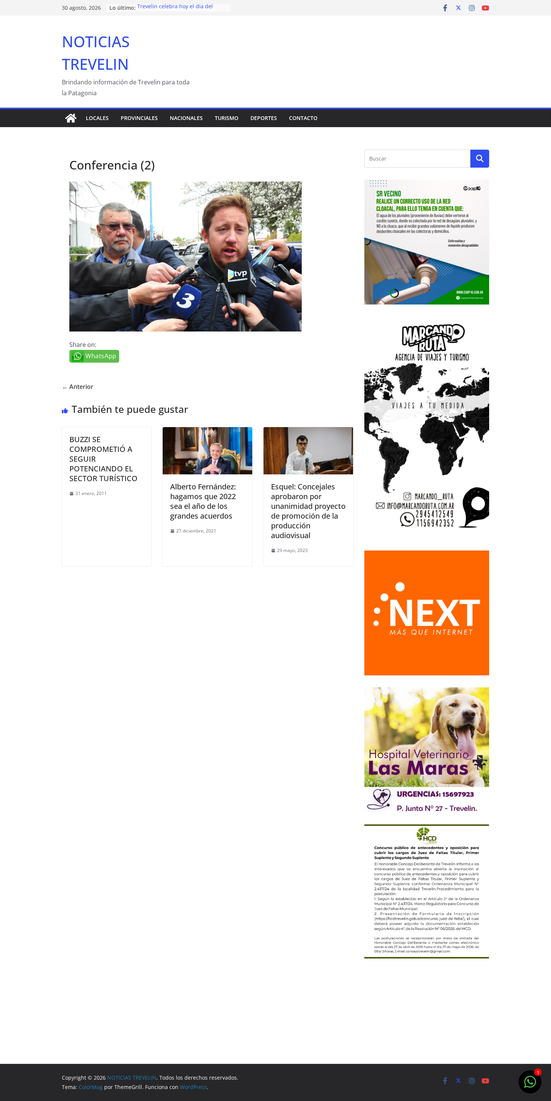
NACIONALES (186, 118)
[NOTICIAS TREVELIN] (71, 118)
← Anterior (77, 386)
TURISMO (226, 118)
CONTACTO (303, 118)
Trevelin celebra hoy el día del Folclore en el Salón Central (175, 11)
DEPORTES (263, 118)
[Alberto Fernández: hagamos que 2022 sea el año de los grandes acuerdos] (207, 432)
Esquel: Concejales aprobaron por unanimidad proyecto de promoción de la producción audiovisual (308, 511)
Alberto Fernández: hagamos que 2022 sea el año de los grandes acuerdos (203, 501)
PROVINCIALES (139, 118)
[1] (530, 1086)
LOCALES (97, 118)
